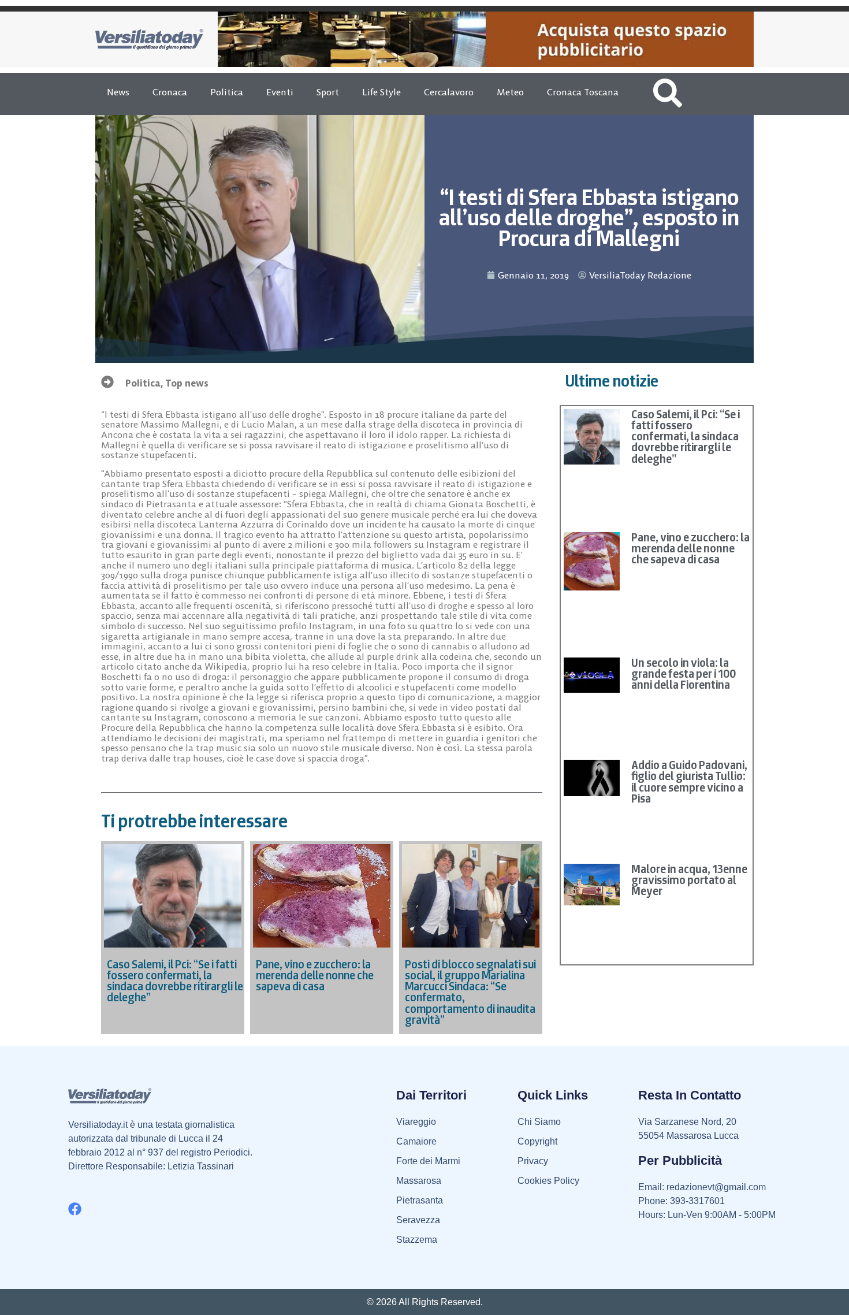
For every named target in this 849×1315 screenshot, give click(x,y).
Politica (226, 92)
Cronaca (169, 92)
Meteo (510, 92)
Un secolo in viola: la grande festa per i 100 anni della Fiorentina (683, 673)
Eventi (279, 92)
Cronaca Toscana (583, 92)
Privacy (532, 1161)
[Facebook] (74, 1209)
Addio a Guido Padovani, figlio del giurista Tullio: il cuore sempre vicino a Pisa (689, 781)
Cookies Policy (548, 1181)
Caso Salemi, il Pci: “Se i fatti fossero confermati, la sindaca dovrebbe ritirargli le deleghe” (685, 436)
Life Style (381, 92)
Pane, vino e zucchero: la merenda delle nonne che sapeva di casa (690, 548)
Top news (186, 383)
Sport (327, 92)
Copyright (537, 1141)
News (118, 92)
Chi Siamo (539, 1122)
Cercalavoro (449, 92)
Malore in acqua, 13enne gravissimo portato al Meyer (689, 879)
